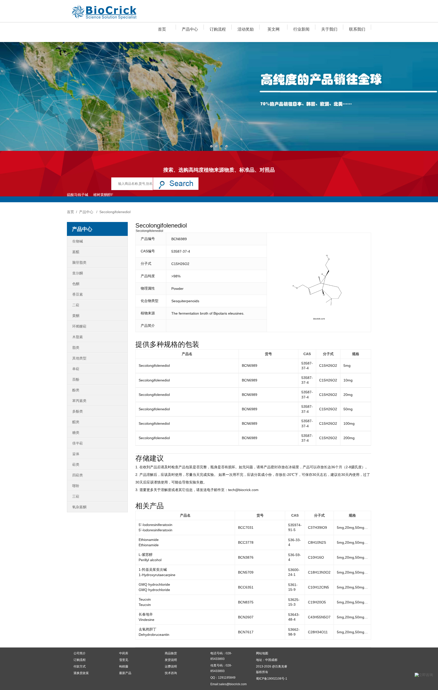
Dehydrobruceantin (154, 635)
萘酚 (75, 379)
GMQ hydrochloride (154, 584)
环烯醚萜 (79, 326)
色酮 (75, 284)
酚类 (75, 390)
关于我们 (329, 29)
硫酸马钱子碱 (77, 195)
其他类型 (79, 358)
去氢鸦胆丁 (147, 629)
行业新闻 (301, 29)
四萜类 (77, 475)
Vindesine (146, 620)
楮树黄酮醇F (103, 195)
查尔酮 (77, 273)
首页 (162, 29)
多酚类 (77, 411)
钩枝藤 (123, 666)
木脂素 (77, 337)
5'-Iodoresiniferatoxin (155, 525)
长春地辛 (146, 614)
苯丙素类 (79, 401)
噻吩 (75, 486)
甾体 (75, 454)
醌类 (75, 422)
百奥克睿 (281, 666)
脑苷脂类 (79, 262)
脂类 (75, 348)
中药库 (123, 653)
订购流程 (218, 29)
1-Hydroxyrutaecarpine (157, 575)
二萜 (75, 305)
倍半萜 (77, 443)
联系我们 (357, 29)
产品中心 (190, 29)
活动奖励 (246, 29)
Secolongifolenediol (115, 212)
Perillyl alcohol (150, 560)
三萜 (75, 496)
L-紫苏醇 (146, 555)
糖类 (75, 433)
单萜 (75, 369)
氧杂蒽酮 (79, 507)
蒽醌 (75, 252)
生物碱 (77, 241)
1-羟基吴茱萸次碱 (153, 569)
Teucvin (145, 599)
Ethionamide (149, 540)
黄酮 (75, 316)
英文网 (273, 29)
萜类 (75, 464)
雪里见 (123, 660)
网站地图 (262, 653)
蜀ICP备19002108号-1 (271, 678)
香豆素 (77, 294)
